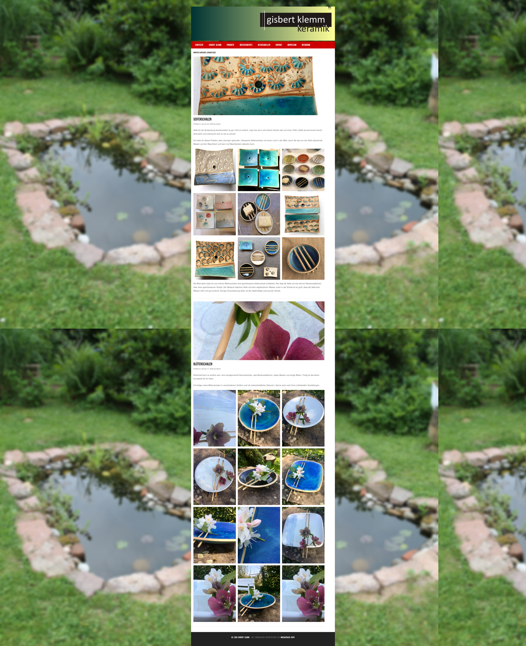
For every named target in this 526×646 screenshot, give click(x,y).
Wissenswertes (246, 45)
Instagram (306, 45)
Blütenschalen (202, 364)
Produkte (230, 45)
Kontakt (279, 45)
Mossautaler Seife (288, 637)
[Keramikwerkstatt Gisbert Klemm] (263, 24)
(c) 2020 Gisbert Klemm (240, 637)
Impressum (292, 45)
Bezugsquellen (264, 45)
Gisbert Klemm (215, 45)
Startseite (199, 45)
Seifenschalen (202, 119)
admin (218, 124)
